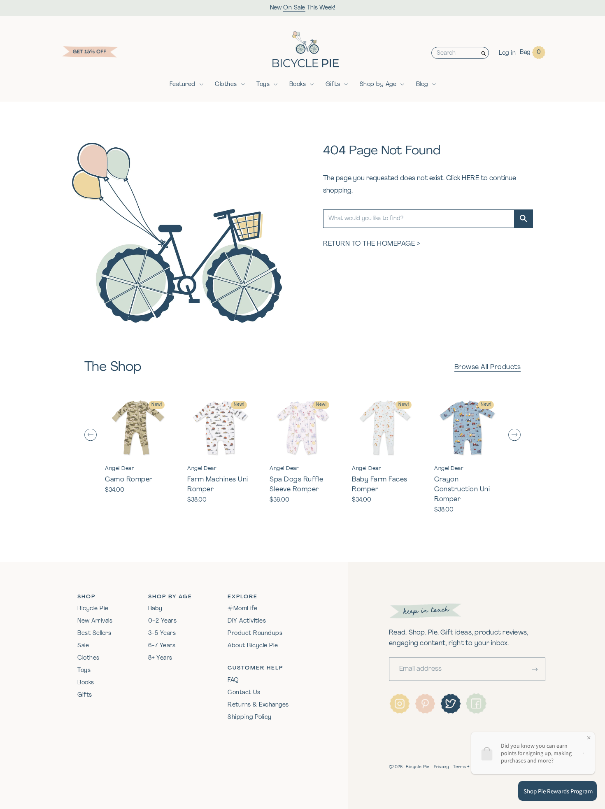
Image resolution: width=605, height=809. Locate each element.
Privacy (441, 767)
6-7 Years (162, 646)
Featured (182, 84)
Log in (507, 53)
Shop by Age (378, 84)
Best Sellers (94, 633)
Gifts (333, 84)
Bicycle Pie (93, 609)
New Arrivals (94, 621)
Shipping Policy (250, 717)
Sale (83, 646)
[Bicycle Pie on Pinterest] (425, 703)
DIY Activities (247, 621)
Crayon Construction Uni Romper (462, 490)
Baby (155, 609)
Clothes (226, 84)
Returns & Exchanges (258, 705)
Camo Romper (129, 480)
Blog (422, 84)
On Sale (294, 8)
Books (297, 84)
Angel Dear (119, 468)
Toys (263, 84)
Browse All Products (487, 367)
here (470, 178)
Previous (90, 434)
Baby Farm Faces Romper (379, 485)
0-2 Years (162, 621)
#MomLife (242, 609)
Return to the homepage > (371, 244)
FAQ (233, 680)
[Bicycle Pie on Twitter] (450, 703)
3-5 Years (162, 633)
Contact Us (244, 693)
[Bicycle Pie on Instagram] (399, 703)
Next (514, 434)
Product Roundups (255, 633)
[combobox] (455, 52)
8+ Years (160, 658)
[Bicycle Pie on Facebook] (476, 703)
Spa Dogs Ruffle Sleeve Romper (296, 485)
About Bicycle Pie (253, 646)
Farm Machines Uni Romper (217, 485)
